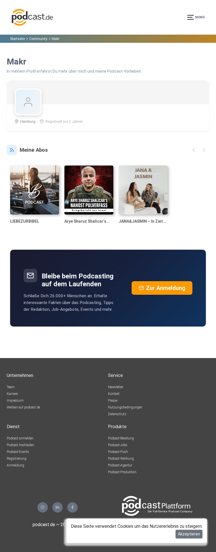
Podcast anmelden (20, 438)
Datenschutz (117, 414)
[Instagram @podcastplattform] (42, 507)
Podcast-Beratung (121, 438)
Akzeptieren (189, 534)
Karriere (12, 394)
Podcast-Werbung (121, 459)
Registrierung (16, 459)
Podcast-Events (18, 452)
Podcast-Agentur (120, 465)
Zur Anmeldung (165, 288)
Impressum (15, 401)
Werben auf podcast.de (23, 407)
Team (11, 387)
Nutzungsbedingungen (125, 407)
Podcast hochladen (20, 445)
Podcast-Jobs (117, 445)
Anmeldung (15, 465)
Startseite (17, 39)
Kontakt (114, 394)
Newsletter (115, 387)
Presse (112, 401)
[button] (193, 150)
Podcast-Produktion (122, 472)
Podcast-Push (118, 452)
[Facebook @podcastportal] (72, 507)
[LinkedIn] (57, 507)
